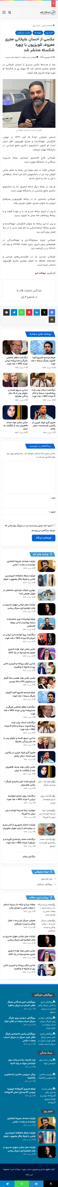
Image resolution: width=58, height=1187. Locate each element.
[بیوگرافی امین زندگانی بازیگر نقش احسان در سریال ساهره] (47, 1007)
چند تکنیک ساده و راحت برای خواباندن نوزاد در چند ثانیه (21, 1061)
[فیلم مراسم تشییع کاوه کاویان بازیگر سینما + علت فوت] (42, 347)
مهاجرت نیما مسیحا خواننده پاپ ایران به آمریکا (20, 812)
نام (53, 498)
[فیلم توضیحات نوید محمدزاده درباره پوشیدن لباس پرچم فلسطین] (46, 624)
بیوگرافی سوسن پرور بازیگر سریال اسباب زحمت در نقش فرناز (20, 1019)
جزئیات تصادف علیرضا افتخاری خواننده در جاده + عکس (21, 563)
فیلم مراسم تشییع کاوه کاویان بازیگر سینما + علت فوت (43, 361)
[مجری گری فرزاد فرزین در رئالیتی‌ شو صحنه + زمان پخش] (42, 412)
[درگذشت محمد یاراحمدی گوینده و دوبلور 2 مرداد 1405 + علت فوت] (46, 844)
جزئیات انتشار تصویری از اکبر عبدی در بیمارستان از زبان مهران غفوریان (19, 826)
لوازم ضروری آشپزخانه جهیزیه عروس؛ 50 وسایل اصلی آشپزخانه (19, 1090)
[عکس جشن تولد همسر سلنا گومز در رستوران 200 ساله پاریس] (46, 683)
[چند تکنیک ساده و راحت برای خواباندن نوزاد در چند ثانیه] (47, 1064)
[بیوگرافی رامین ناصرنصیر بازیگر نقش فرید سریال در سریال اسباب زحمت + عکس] (47, 1039)
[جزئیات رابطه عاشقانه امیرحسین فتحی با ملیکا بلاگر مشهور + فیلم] (46, 580)
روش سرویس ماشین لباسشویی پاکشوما (19, 1076)
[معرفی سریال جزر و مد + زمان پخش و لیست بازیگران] (46, 926)
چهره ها (37, 32)
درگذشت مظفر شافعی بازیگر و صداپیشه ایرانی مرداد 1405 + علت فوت (16, 361)
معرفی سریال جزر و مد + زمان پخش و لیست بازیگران (21, 922)
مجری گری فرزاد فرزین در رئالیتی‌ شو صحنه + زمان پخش (43, 426)
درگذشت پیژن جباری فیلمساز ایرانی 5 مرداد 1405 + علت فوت (21, 797)
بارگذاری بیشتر (29, 856)
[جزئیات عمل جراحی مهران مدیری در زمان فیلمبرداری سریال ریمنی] (46, 609)
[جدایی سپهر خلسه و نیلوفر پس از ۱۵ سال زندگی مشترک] (15, 380)
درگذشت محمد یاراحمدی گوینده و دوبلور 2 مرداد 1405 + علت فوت (19, 841)
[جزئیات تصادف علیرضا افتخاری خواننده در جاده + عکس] (46, 566)
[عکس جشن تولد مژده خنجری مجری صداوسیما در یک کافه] (46, 654)
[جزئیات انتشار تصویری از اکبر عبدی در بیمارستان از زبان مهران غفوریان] (46, 829)
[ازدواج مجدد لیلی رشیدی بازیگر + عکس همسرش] (46, 786)
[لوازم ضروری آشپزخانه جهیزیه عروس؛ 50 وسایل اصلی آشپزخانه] (47, 1095)
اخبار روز (36, 25)
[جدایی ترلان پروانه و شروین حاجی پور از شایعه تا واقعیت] (46, 668)
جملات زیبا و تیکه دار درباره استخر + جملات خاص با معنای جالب (19, 906)
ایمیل (52, 512)
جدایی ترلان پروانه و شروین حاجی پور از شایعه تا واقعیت (19, 665)
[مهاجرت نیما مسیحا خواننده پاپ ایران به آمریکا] (46, 815)
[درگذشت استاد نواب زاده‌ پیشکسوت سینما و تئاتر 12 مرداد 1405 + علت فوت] (42, 380)
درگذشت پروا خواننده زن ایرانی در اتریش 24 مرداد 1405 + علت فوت (19, 636)
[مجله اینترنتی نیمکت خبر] (48, 12)
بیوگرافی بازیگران (45, 884)
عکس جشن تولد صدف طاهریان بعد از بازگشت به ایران (16, 426)
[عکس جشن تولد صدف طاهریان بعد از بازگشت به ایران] (15, 412)
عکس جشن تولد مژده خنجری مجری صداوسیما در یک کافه (21, 650)
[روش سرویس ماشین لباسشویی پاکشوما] (47, 1079)
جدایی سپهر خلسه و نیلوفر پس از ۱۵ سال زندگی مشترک (18, 393)
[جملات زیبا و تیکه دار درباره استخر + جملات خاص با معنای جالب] (46, 910)
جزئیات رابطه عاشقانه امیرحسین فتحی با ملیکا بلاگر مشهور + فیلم (19, 577)
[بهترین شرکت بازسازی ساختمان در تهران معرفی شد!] (46, 595)
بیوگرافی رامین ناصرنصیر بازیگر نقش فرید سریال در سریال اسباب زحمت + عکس (19, 1037)
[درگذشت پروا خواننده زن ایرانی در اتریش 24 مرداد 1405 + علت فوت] (46, 639)
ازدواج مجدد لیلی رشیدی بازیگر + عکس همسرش (19, 783)
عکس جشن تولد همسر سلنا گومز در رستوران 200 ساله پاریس (19, 679)
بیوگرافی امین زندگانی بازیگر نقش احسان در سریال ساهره (21, 1003)
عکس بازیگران (23, 32)
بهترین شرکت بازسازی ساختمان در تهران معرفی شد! (19, 592)
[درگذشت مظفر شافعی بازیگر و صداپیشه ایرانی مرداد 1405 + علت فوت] (15, 347)
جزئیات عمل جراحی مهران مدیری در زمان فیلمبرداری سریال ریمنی (19, 606)
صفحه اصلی (47, 25)
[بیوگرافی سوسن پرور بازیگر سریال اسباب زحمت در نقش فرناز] (47, 1023)
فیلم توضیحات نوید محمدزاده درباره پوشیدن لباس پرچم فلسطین (21, 622)
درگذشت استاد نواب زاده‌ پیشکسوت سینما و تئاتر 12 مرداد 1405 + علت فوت (43, 393)
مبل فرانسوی (47, 879)
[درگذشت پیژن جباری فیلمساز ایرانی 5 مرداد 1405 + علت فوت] (46, 800)
